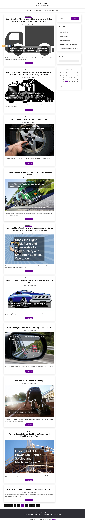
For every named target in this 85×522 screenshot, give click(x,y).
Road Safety (55, 10)
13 (18, 505)
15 (26, 505)
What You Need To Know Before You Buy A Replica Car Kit (29, 281)
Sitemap (54, 519)
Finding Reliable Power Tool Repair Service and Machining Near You (29, 435)
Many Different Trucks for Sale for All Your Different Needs (29, 174)
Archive (28, 431)
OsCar (42, 3)
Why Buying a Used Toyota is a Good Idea (29, 119)
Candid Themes (57, 514)
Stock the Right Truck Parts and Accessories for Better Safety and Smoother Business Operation (29, 229)
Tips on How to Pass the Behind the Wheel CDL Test (29, 489)
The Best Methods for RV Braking (29, 381)
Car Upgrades (47, 10)
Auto (34, 24)
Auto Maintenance (38, 10)
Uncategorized (28, 16)
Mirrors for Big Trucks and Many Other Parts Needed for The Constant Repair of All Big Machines (29, 73)
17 (33, 505)
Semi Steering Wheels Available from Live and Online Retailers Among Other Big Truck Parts (29, 20)
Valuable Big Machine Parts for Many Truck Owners (29, 327)
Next (38, 505)
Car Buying (29, 10)
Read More (29, 63)
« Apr (60, 86)
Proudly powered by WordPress (32, 514)
